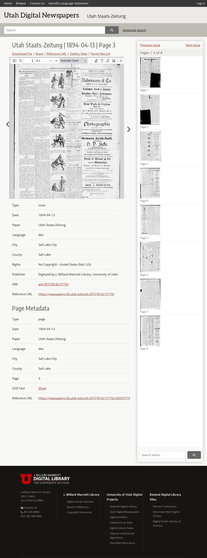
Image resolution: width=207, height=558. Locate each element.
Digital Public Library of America (166, 523)
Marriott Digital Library (123, 506)
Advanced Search (134, 30)
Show (42, 388)
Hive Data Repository (122, 543)
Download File (22, 54)
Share (39, 54)
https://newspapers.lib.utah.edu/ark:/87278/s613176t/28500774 (84, 398)
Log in (201, 3)
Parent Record (100, 54)
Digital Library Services (80, 501)
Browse (21, 3)
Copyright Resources (79, 512)
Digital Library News (122, 528)
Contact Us (37, 3)
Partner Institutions (164, 506)
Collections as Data (121, 522)
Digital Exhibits (118, 517)
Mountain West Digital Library (166, 514)
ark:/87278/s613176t (53, 284)
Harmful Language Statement (68, 3)
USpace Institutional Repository (122, 535)
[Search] (112, 30)
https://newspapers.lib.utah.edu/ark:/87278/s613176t (76, 294)
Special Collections (78, 507)
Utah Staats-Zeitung (106, 16)
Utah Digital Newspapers (124, 512)
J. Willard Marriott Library (36, 492)
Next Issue (193, 45)
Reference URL (56, 54)
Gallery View (78, 54)
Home (8, 3)
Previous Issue (150, 45)
